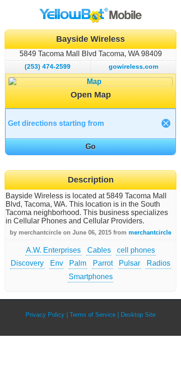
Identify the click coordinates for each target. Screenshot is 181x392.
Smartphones (91, 277)
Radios (158, 263)
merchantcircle (150, 232)
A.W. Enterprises (53, 250)
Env (56, 263)
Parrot (103, 263)
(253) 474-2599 (48, 66)
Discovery (27, 263)
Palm (77, 263)
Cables (99, 250)
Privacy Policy (45, 314)
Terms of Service (93, 314)
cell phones (136, 250)
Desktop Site (138, 314)
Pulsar (129, 263)
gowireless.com (133, 66)
